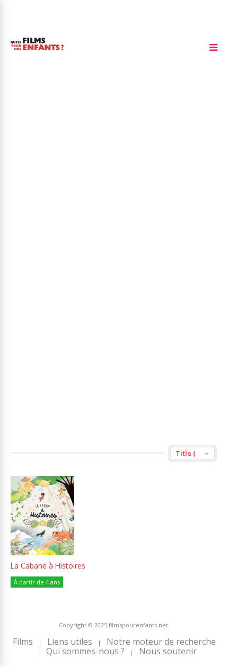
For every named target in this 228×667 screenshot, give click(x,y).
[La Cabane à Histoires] (42, 552)
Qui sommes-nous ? (85, 651)
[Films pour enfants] (37, 52)
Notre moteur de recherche (161, 641)
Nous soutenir (168, 651)
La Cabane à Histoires (48, 565)
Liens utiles (69, 641)
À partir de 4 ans (37, 582)
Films (23, 641)
